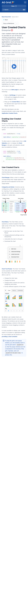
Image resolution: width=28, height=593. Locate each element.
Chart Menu (5, 222)
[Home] (8, 2)
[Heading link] (25, 120)
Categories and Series (8, 187)
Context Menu (16, 101)
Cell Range (12, 95)
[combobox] (8, 19)
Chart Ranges (6, 177)
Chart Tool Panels (7, 269)
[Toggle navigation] (25, 2)
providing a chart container (9, 336)
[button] (14, 9)
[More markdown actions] (16, 23)
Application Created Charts (9, 113)
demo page (14, 89)
